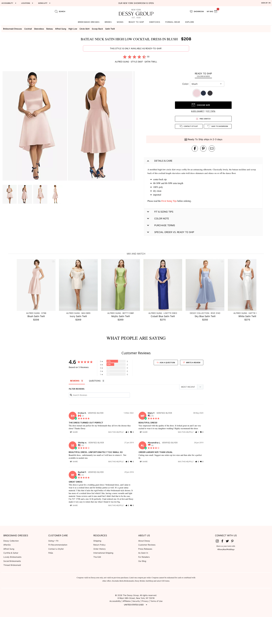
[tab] (203, 74)
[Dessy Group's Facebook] (223, 541)
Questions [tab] (95, 381)
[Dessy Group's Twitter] (228, 541)
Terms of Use (156, 601)
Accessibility (115, 601)
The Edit (97, 557)
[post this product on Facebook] (195, 148)
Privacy (145, 601)
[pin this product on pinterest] (203, 148)
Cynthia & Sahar (10, 553)
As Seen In (143, 553)
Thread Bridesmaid (12, 565)
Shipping (97, 541)
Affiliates (127, 601)
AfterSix (7, 545)
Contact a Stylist (56, 549)
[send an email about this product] (212, 148)
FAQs (50, 553)
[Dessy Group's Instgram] (218, 541)
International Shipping (103, 553)
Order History (99, 549)
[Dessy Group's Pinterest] (233, 541)
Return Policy (99, 545)
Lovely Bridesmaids (12, 557)
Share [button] (75, 432)
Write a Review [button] (193, 362)
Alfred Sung (8, 549)
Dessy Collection (11, 541)
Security (136, 601)
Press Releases (145, 549)
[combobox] (205, 84)
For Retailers (144, 557)
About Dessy (144, 541)
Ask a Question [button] (167, 362)
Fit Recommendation (57, 545)
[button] (35, 126)
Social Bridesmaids (12, 561)
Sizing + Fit (53, 541)
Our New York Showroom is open (136, 3)
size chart (197, 111)
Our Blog (142, 561)
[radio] (125, 56)
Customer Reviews (146, 545)
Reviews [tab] (74, 381)
